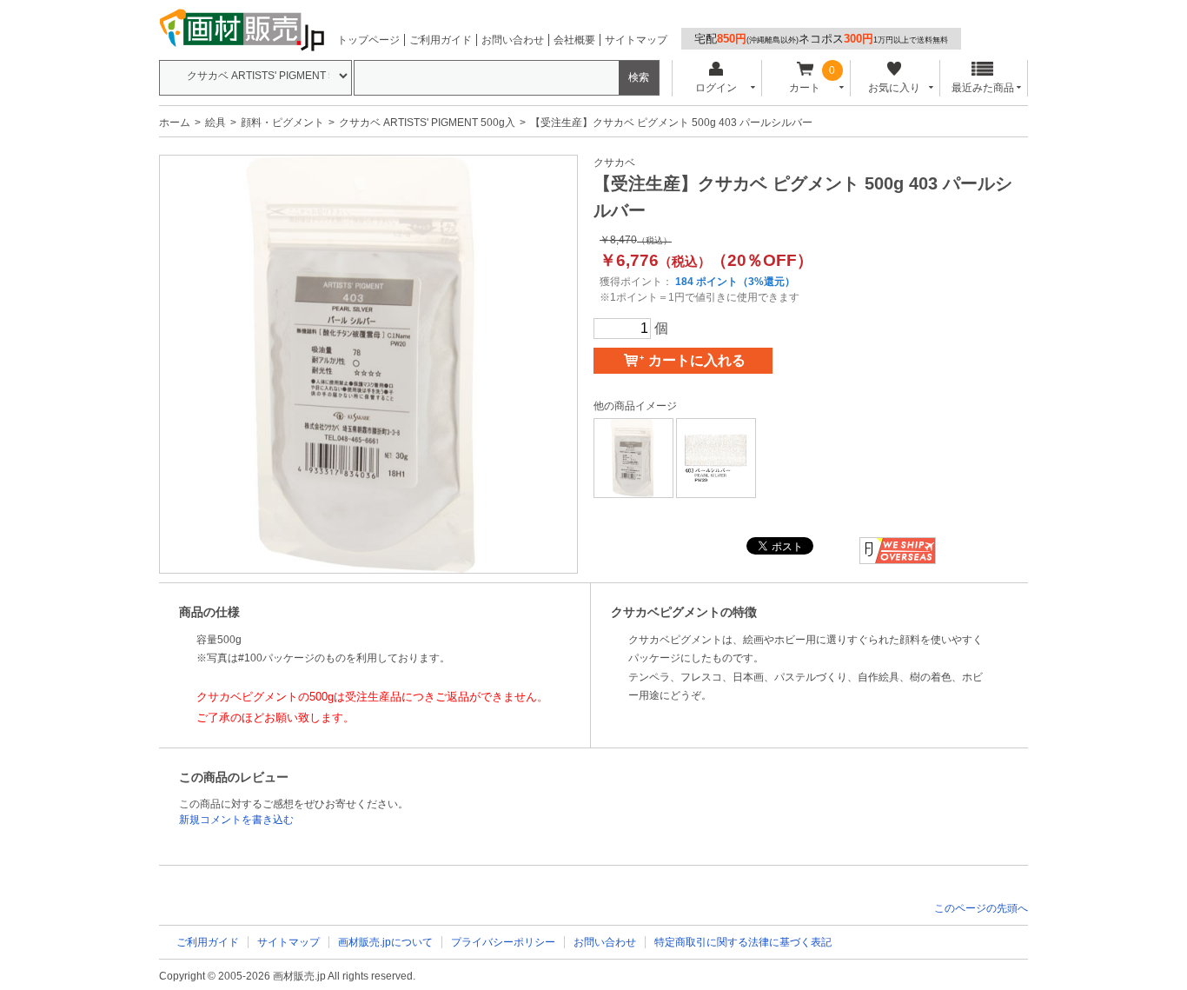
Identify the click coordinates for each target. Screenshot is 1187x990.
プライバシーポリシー (503, 942)
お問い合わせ (512, 40)
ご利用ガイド (440, 40)
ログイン (716, 88)
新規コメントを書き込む (236, 820)
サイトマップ (636, 40)
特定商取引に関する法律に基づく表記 (743, 942)
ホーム (174, 122)
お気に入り (894, 88)
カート (804, 88)
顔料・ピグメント (282, 122)
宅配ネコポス (821, 38)
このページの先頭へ (981, 908)
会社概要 (574, 40)
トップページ (368, 40)
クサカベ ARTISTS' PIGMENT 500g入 (427, 122)
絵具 (215, 122)
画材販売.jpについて (385, 942)
